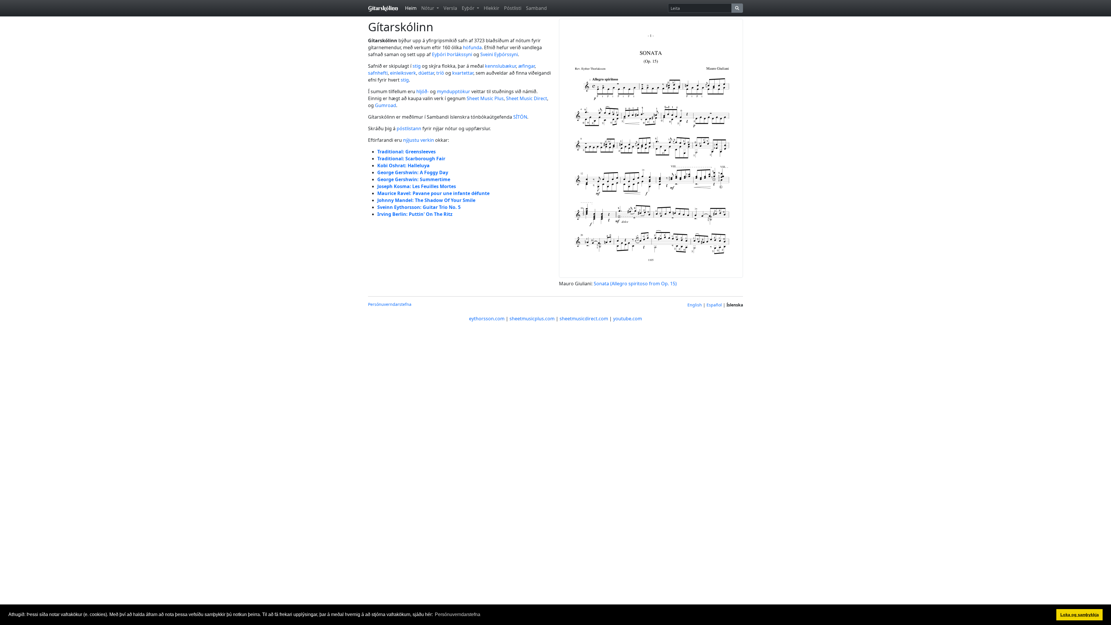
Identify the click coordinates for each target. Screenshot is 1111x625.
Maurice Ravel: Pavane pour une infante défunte (433, 193)
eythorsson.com (487, 318)
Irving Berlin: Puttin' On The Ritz (415, 214)
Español (714, 305)
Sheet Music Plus (485, 98)
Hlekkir (491, 8)
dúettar (426, 73)
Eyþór (469, 8)
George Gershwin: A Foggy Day (412, 172)
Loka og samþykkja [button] (1079, 614)
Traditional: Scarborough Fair (411, 158)
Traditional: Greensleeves (406, 151)
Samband (536, 8)
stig (417, 66)
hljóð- (422, 91)
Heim (411, 8)
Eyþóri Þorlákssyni (452, 54)
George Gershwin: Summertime (413, 179)
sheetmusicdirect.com (584, 318)
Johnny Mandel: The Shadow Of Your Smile (426, 200)
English (694, 305)
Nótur (428, 8)
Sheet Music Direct (526, 98)
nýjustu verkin (418, 140)
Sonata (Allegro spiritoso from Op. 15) (635, 283)
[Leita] (737, 8)
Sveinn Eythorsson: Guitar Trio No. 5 (419, 207)
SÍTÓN (520, 117)
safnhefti (378, 73)
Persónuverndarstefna (389, 304)
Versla (450, 8)
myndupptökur (453, 91)
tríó (440, 73)
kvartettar (462, 73)
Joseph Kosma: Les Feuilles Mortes (416, 186)
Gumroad (385, 105)
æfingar (526, 66)
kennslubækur (500, 66)
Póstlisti (512, 8)
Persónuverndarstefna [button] (457, 614)
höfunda (472, 47)
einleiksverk (403, 73)
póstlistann (409, 128)
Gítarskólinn (383, 8)
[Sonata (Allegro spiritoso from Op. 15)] (651, 148)
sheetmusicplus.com (532, 318)
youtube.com (627, 318)
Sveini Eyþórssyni (499, 54)
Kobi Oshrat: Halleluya (403, 165)
